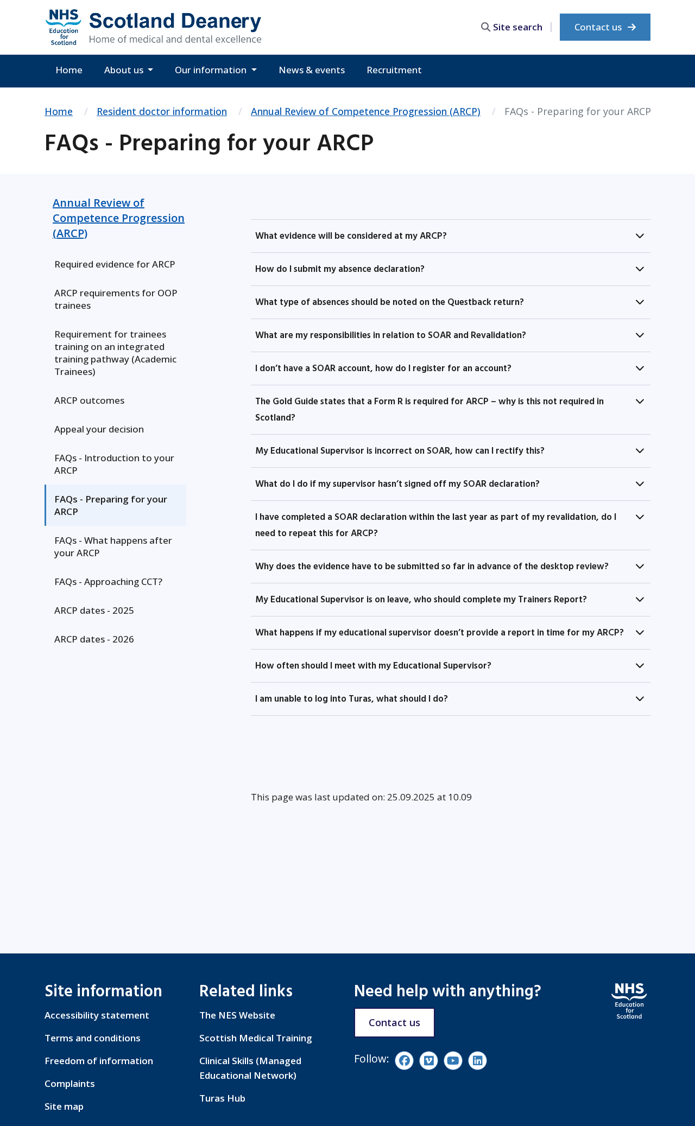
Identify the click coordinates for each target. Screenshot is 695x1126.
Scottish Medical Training (255, 1038)
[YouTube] (453, 1060)
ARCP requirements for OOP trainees (116, 299)
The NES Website (237, 1015)
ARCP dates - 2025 (94, 610)
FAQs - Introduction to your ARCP (114, 463)
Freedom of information (99, 1060)
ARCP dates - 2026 (94, 639)
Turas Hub (222, 1098)
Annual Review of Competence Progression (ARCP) (366, 111)
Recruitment (394, 69)
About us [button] (125, 69)
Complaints (70, 1083)
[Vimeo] (428, 1060)
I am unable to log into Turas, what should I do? (351, 698)
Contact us (599, 27)
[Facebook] (404, 1060)
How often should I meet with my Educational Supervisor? (373, 665)
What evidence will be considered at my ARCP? (351, 236)
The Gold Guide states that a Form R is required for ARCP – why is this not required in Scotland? (429, 409)
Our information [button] (212, 69)
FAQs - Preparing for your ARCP (110, 505)
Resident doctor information (162, 111)
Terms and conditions (93, 1038)
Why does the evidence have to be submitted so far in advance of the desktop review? (432, 566)
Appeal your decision (99, 429)
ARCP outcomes (89, 400)
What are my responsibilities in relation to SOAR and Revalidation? (390, 335)
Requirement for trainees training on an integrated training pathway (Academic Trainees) (115, 353)
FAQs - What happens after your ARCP (113, 546)
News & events (312, 69)
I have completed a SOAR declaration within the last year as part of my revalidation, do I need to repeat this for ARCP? (435, 525)
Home (69, 69)
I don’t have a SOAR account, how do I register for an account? (383, 368)
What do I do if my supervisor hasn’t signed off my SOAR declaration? (397, 484)
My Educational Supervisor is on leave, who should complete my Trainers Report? (421, 599)
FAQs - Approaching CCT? (108, 581)
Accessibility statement (97, 1015)
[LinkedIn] (477, 1060)
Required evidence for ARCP (114, 264)
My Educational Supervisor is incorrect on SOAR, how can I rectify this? (400, 450)
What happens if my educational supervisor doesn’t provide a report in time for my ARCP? (439, 632)
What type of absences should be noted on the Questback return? (389, 302)
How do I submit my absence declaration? (340, 269)
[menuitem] (115, 264)
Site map (64, 1106)
